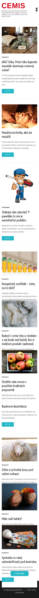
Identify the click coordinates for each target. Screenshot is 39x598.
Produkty (5, 57)
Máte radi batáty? (12, 519)
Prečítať (7, 91)
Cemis (13, 6)
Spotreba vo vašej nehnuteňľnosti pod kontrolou (19, 560)
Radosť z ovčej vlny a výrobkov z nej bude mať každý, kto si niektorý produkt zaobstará (19, 340)
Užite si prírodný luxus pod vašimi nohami (17, 472)
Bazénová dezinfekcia (14, 406)
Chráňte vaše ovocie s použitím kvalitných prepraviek (14, 386)
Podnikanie (6, 207)
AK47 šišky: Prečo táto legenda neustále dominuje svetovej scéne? (19, 66)
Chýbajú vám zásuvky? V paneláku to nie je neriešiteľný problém (16, 216)
